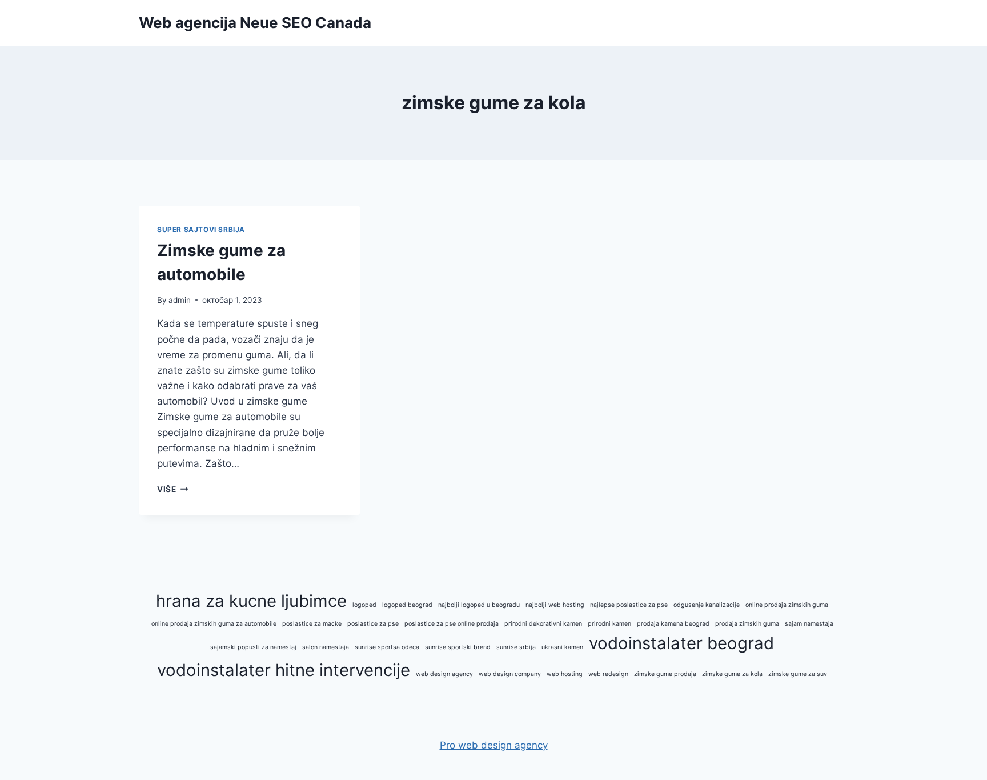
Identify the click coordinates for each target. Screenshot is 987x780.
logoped (364, 605)
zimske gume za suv (797, 674)
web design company (510, 674)
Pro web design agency (494, 745)
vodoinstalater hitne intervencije (283, 670)
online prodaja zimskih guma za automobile (213, 623)
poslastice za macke (312, 623)
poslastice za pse (373, 623)
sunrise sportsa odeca (387, 647)
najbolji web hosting (554, 605)
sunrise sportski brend (458, 647)
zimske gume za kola (732, 674)
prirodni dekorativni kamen (543, 623)
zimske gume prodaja (665, 674)
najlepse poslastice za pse (629, 605)
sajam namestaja (809, 623)
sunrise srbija (516, 647)
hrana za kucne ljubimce (251, 601)
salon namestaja (325, 647)
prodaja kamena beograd (673, 623)
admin (179, 300)
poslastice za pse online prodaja (451, 623)
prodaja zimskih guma (747, 623)
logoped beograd (407, 605)
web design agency (444, 674)
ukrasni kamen (562, 647)
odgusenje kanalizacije (706, 605)
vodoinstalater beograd (681, 643)
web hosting (565, 674)
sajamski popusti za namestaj (253, 647)
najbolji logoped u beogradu (479, 605)
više (172, 489)
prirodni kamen (609, 623)
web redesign (608, 674)
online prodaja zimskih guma (786, 605)
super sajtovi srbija (201, 229)
